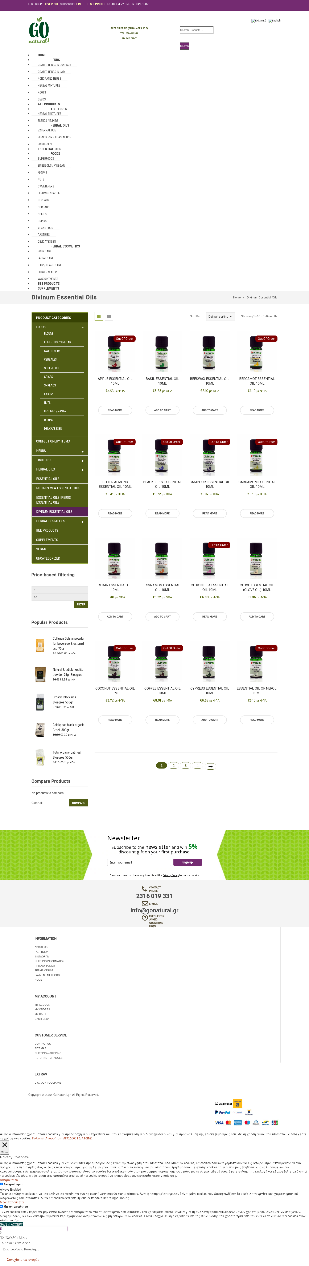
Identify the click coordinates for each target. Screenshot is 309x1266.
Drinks (48, 420)
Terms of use (44, 970)
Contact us (43, 1043)
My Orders (42, 1009)
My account (43, 1004)
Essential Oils (47, 479)
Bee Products (47, 530)
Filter (81, 604)
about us (41, 947)
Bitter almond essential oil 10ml (115, 484)
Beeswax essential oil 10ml (209, 381)
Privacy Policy (171, 875)
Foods (41, 327)
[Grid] (99, 316)
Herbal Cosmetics (50, 521)
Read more (115, 410)
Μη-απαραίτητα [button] (12, 1202)
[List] (109, 316)
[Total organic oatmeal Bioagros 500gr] (40, 757)
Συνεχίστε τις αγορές (23, 1259)
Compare (78, 803)
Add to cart (162, 410)
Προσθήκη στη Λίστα (121, 401)
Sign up (187, 862)
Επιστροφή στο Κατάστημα (21, 1249)
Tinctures (44, 460)
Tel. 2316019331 (129, 33)
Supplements (47, 540)
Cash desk (42, 1018)
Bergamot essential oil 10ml (257, 381)
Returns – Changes (48, 1057)
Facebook (41, 951)
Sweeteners (52, 351)
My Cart (40, 1014)
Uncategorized (48, 558)
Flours (48, 333)
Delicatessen (53, 428)
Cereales (50, 359)
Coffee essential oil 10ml (162, 690)
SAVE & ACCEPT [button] (11, 1224)
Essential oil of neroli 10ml (257, 690)
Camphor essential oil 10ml (210, 484)
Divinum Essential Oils (54, 512)
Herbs (41, 451)
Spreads (50, 385)
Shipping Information (50, 961)
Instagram (42, 956)
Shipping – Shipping (48, 1053)
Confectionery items (53, 441)
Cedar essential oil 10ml (115, 587)
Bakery (49, 394)
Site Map (40, 1048)
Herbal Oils (45, 469)
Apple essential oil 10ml (115, 381)
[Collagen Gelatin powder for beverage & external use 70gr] (40, 645)
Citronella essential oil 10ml (209, 587)
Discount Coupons (48, 1082)
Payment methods (47, 975)
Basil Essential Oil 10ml (162, 381)
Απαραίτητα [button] (9, 1180)
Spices (48, 376)
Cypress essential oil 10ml (209, 690)
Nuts (47, 402)
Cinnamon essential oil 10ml (162, 587)
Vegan (41, 549)
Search (184, 46)
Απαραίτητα (13, 1184)
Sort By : (195, 316)
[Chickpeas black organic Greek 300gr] (40, 729)
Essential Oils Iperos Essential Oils (53, 500)
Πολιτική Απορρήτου (46, 1138)
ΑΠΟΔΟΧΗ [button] (70, 1138)
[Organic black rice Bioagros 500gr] (40, 701)
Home (237, 297)
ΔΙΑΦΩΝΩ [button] (85, 1138)
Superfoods (52, 368)
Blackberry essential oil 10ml (162, 484)
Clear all (37, 803)
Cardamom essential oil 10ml (257, 484)
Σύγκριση (109, 419)
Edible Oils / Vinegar (57, 342)
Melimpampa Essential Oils (58, 488)
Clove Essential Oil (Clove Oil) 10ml (257, 587)
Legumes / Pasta (55, 411)
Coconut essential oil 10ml (115, 690)
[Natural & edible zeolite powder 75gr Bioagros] (40, 674)
